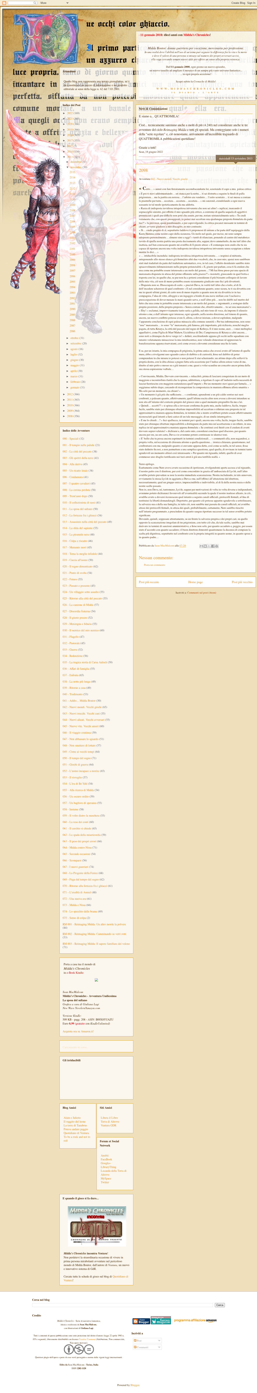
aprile (74, 371)
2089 (72, 314)
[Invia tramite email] (201, 546)
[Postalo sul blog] (205, 546)
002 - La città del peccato (77, 451)
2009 (70, 410)
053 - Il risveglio (72, 777)
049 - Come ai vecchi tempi (78, 751)
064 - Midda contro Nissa (77, 847)
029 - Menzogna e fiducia (77, 624)
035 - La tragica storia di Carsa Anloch (85, 662)
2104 (72, 232)
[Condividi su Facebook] (213, 546)
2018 (70, 135)
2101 (72, 249)
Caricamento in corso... (76, 1047)
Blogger (135, 1385)
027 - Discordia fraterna (76, 611)
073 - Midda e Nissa (74, 905)
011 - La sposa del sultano (77, 509)
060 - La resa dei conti (75, 822)
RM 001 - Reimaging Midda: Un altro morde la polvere (94, 924)
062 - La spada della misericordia (82, 835)
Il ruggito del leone (75, 1121)
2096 (72, 276)
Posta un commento (154, 565)
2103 (72, 238)
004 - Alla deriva (72, 464)
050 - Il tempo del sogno (77, 758)
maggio (75, 365)
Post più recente (149, 582)
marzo (74, 376)
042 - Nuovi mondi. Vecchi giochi (169, 179)
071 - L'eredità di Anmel (77, 892)
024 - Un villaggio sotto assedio (81, 592)
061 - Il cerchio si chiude (77, 828)
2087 (72, 325)
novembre (76, 167)
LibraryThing (108, 1167)
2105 (72, 227)
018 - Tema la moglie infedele (80, 554)
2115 (72, 172)
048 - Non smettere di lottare (79, 745)
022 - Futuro (70, 579)
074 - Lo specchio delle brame (80, 911)
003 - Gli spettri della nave (78, 458)
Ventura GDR (108, 1125)
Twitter (105, 1182)
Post (139, 1340)
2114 (72, 177)
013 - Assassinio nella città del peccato (84, 522)
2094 (72, 287)
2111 (72, 194)
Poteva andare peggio (76, 1129)
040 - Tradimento (73, 694)
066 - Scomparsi (72, 860)
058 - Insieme (70, 809)
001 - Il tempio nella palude (78, 445)
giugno (74, 360)
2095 (72, 282)
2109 (72, 205)
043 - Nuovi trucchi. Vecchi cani (81, 713)
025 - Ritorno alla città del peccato (82, 598)
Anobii (105, 1155)
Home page (195, 582)
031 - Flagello (71, 637)
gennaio (75, 387)
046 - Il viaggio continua (77, 732)
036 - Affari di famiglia (76, 668)
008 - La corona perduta (76, 490)
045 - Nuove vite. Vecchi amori (81, 726)
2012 (70, 394)
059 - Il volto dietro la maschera (81, 815)
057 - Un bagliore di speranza (79, 803)
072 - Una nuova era (74, 899)
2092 (72, 298)
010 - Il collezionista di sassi (79, 502)
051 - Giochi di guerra (75, 764)
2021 (70, 118)
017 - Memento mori (74, 547)
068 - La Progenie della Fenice (80, 873)
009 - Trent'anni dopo (75, 496)
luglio (74, 354)
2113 (72, 183)
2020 (70, 124)
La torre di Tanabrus (75, 1125)
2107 (72, 216)
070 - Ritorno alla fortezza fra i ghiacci (85, 886)
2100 (72, 254)
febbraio (75, 382)
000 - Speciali (71, 438)
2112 (72, 188)
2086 (72, 331)
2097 (72, 270)
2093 (72, 293)
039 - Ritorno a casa (74, 688)
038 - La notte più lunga (76, 681)
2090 (72, 309)
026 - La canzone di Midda (78, 605)
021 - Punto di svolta (75, 573)
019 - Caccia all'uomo (75, 560)
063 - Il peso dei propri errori (79, 841)
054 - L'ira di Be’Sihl (75, 783)
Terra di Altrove (110, 1121)
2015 (70, 146)
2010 (70, 405)
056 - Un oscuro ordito (76, 796)
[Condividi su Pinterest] (217, 546)
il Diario (183, 92)
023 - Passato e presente (76, 585)
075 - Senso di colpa (74, 918)
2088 (72, 320)
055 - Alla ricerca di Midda (78, 790)
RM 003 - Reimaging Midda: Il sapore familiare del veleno (96, 944)
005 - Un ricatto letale (75, 470)
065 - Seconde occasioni (76, 854)
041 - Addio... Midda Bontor (79, 700)
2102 (72, 243)
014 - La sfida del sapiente (78, 528)
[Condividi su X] (209, 546)
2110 (72, 199)
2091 (72, 303)
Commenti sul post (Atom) (201, 592)
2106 (72, 221)
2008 (70, 416)
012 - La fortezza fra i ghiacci (80, 515)
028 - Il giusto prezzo (75, 617)
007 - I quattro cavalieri (76, 483)
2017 (70, 140)
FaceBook (106, 1159)
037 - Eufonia (70, 675)
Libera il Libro (109, 1118)
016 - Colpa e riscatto (75, 541)
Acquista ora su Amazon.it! (78, 1031)
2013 (70, 157)
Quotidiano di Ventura (76, 1133)
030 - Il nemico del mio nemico (81, 630)
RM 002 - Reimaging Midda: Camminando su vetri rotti (94, 934)
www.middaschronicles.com (195, 88)
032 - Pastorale (71, 643)
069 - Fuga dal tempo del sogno (81, 879)
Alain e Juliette (72, 1118)
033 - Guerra (70, 649)
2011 (70, 399)
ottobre (74, 338)
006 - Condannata (73, 477)
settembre (76, 343)
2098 (72, 265)
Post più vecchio (242, 582)
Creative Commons (87, 1339)
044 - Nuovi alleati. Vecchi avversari (83, 720)
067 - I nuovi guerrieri (75, 867)
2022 (70, 113)
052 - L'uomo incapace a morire (81, 771)
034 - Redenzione (73, 656)
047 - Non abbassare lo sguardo (80, 739)
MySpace (106, 1178)
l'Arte (211, 92)
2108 (72, 210)
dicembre (76, 162)
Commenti (142, 1347)
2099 (72, 260)
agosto (74, 349)
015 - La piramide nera (76, 534)
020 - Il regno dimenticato (78, 566)
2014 (70, 151)
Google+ (106, 1163)
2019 (70, 129)
